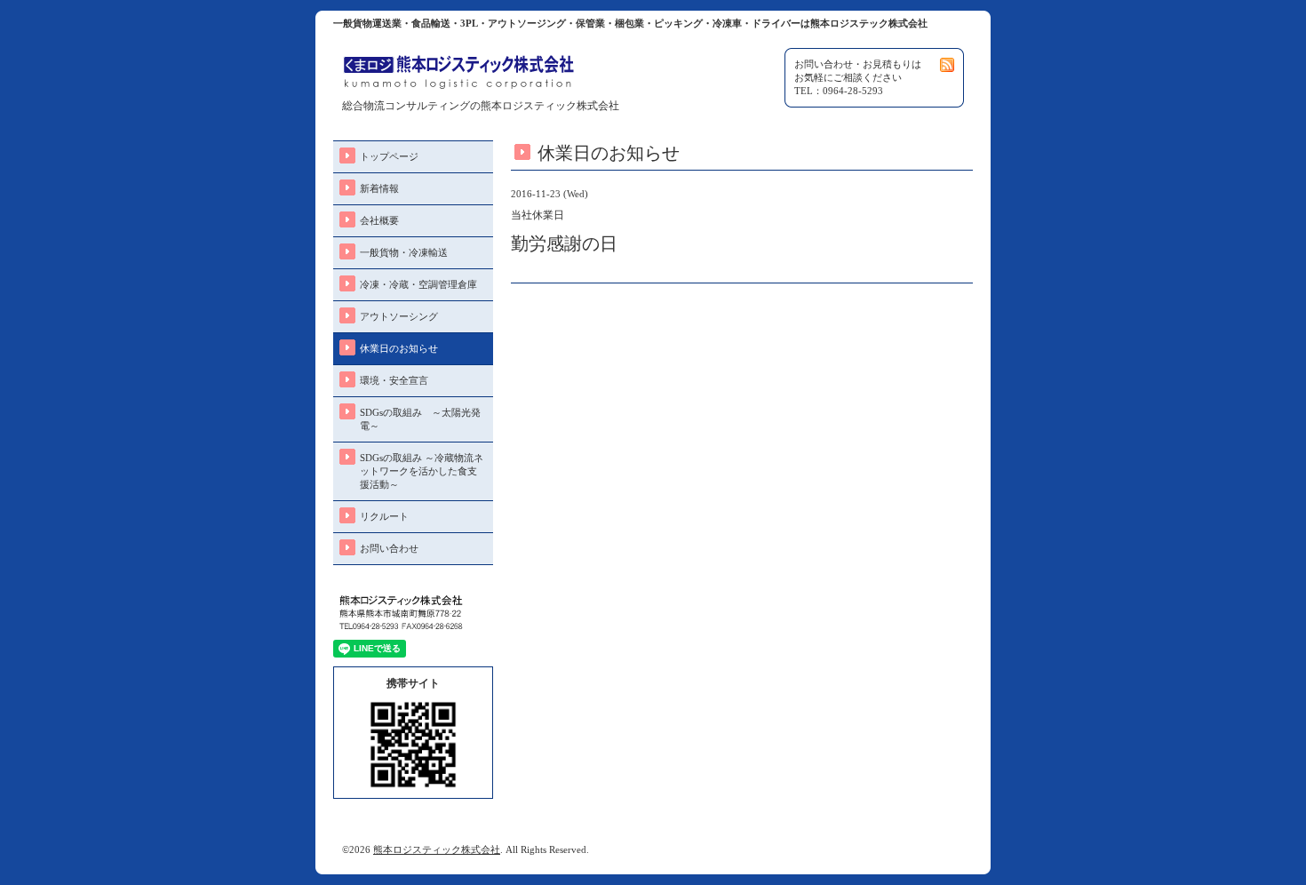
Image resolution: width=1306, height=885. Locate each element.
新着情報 (379, 188)
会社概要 (379, 220)
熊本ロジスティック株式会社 (436, 849)
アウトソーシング (399, 316)
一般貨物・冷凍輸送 (404, 252)
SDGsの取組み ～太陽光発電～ (420, 419)
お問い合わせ (389, 548)
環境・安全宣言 (394, 380)
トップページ (389, 156)
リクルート (384, 516)
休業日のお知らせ (399, 348)
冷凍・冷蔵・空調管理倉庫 (418, 284)
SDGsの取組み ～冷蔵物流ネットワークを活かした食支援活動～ (421, 471)
